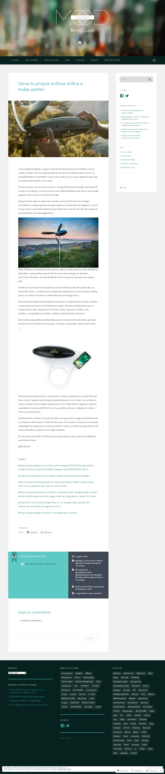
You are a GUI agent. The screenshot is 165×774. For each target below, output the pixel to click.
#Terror (77, 678)
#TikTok (116, 711)
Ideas (151, 724)
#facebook (136, 686)
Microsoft (146, 728)
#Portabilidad (96, 575)
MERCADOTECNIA (112, 60)
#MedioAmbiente (82, 575)
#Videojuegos (89, 678)
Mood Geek (82, 30)
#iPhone (151, 694)
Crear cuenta (126, 152)
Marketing (136, 728)
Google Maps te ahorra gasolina (88, 593)
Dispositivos (132, 719)
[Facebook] (80, 42)
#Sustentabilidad (134, 707)
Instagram (117, 728)
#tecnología (147, 707)
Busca (154, 60)
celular (128, 715)
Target (144, 745)
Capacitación (66, 686)
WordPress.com (127, 167)
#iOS (143, 694)
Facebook (142, 719)
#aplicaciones (128, 673)
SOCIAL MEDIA (75, 707)
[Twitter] (85, 42)
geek (125, 724)
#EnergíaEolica (81, 570)
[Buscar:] (136, 79)
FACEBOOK (66, 690)
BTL (121, 715)
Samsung (145, 740)
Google (64, 694)
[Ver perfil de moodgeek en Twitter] (68, 726)
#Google (126, 690)
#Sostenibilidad (119, 707)
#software (144, 703)
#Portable (79, 577)
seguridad (117, 745)
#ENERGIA (135, 678)
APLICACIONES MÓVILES (84, 682)
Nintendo (117, 736)
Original (64, 703)
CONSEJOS (85, 686)
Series (126, 745)
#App (150, 673)
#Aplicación (141, 673)
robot (129, 740)
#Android (117, 673)
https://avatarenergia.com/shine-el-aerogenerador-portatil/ (48, 513)
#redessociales (119, 703)
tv (135, 749)
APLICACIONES (31, 60)
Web (115, 753)
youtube (134, 753)
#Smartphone (66, 678)
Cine (75, 686)
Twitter (142, 749)
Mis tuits (123, 188)
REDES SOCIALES (51, 60)
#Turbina (99, 577)
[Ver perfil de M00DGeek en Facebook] (63, 726)
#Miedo (88, 673)
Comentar (90, 638)
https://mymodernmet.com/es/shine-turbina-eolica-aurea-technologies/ (55, 476)
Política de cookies (65, 769)
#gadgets (79, 561)
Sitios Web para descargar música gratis (27, 696)
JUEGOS (82, 694)
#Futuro (146, 686)
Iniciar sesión (126, 156)
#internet (135, 694)
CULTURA (80, 60)
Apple (152, 711)
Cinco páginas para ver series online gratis (29, 705)
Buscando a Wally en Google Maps (25, 700)
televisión (128, 749)
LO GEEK (15, 60)
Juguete (100, 561)
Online (91, 698)
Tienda (98, 707)
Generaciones (90, 561)
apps (115, 715)
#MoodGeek (143, 698)
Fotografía (117, 724)
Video (150, 749)
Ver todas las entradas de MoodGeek (40, 564)
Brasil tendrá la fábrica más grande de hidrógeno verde (89, 588)
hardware (142, 724)
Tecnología (80, 566)
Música (135, 732)
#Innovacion (143, 690)
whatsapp (123, 753)
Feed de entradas (128, 160)
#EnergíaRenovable (83, 572)
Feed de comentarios (129, 164)
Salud (137, 740)
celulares (137, 715)
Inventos (73, 694)
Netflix (144, 732)
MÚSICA (94, 60)
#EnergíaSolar (136, 682)
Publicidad (145, 736)
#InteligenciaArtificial (121, 694)
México (127, 732)
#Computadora (67, 673)
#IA (134, 690)
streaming (135, 745)
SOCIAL (64, 707)
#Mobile (132, 698)
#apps (116, 678)
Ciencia (147, 715)
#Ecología (124, 678)
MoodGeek (95, 563)
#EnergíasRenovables (121, 686)
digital (122, 719)
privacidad (135, 736)
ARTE (67, 60)
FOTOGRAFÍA (78, 690)
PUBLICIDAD (74, 703)
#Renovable (89, 577)
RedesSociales (119, 740)
